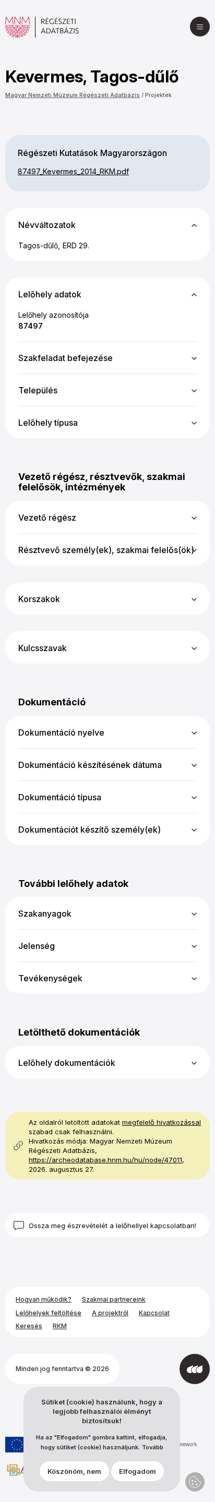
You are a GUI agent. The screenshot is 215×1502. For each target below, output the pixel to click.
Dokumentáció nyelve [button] (61, 732)
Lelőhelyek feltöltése (48, 1313)
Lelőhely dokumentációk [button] (66, 1063)
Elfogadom (137, 1471)
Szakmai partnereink (114, 1299)
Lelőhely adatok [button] (49, 294)
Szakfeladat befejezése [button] (65, 358)
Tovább (152, 1447)
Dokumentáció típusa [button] (59, 797)
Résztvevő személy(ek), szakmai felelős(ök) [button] (106, 550)
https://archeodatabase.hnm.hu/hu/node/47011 (105, 1160)
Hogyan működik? (43, 1299)
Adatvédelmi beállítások (195, 1482)
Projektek (158, 95)
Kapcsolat (154, 1313)
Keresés (29, 1326)
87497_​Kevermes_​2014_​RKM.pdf (73, 171)
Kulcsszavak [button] (42, 648)
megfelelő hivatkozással (161, 1122)
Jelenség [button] (36, 946)
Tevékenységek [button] (50, 978)
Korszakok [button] (39, 599)
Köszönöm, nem (74, 1471)
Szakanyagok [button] (44, 913)
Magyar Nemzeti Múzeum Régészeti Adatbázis (72, 95)
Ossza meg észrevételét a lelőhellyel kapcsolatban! (112, 1225)
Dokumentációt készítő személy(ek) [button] (89, 829)
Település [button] (37, 390)
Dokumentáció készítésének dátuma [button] (90, 765)
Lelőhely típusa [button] (48, 422)
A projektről (110, 1313)
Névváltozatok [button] (47, 225)
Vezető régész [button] (47, 517)
